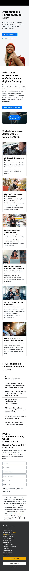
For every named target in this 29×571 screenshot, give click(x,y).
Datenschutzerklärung (17, 513)
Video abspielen (13, 117)
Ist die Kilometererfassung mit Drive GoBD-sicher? (15, 417)
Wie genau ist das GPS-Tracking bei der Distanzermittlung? (13, 401)
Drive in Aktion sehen (10, 34)
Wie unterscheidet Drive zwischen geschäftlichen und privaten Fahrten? (15, 410)
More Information (14, 563)
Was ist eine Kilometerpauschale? (12, 378)
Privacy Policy (14, 566)
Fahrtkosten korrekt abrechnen (12, 107)
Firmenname (5, 479)
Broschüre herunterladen (8, 39)
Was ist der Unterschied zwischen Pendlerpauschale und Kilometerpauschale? (15, 385)
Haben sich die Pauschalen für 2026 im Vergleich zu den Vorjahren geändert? (15, 393)
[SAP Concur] (9, 3)
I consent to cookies (14, 558)
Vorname (4, 462)
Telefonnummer (6, 471)
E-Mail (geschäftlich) (8, 475)
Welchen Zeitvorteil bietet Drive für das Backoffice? (14, 423)
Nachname (5, 466)
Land (3, 483)
